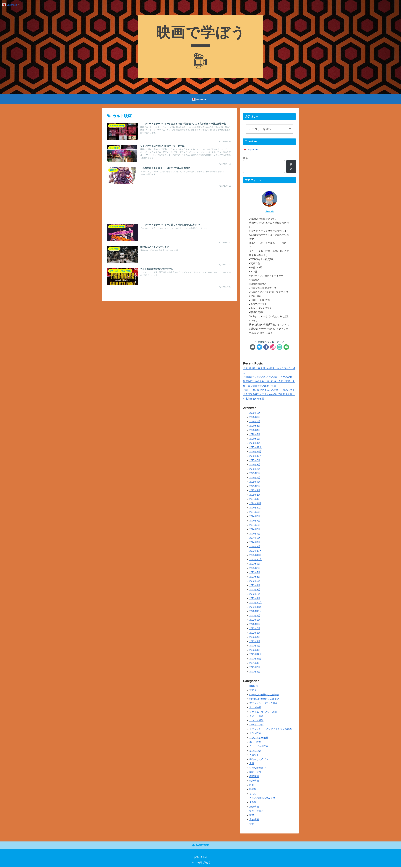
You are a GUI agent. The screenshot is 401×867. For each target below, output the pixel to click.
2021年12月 (255, 654)
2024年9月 (254, 512)
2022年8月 (254, 620)
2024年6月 (254, 525)
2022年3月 (254, 641)
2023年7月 (254, 572)
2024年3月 (254, 538)
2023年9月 (254, 563)
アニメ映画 (255, 707)
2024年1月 (254, 546)
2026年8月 (254, 412)
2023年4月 (254, 585)
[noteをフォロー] (279, 347)
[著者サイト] (252, 347)
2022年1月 (254, 650)
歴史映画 (254, 806)
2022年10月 (255, 611)
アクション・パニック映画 (263, 703)
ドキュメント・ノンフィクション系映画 (270, 729)
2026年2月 (254, 438)
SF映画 (253, 690)
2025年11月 (255, 451)
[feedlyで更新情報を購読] (286, 347)
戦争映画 (254, 780)
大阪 (251, 763)
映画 (251, 785)
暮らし (252, 793)
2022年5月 (254, 632)
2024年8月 (254, 516)
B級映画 (253, 686)
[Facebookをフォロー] (266, 347)
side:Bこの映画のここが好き (264, 699)
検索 (245, 158)
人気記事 (254, 755)
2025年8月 (254, 464)
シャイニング (256, 724)
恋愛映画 (254, 776)
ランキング (255, 750)
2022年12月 (255, 602)
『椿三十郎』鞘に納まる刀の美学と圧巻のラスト (269, 390)
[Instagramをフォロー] (273, 347)
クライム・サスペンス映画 (263, 711)
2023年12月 (255, 550)
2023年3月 (254, 589)
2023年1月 (254, 598)
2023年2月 (254, 594)
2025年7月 (254, 469)
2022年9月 (254, 615)
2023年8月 (254, 568)
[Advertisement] (169, 202)
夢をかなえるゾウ (258, 759)
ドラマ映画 (255, 733)
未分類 (252, 802)
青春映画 (254, 819)
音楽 (251, 824)
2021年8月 (254, 671)
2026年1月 (254, 443)
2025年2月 (254, 490)
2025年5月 (254, 477)
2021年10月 (255, 663)
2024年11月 (255, 503)
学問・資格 (255, 772)
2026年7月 (254, 417)
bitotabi (269, 211)
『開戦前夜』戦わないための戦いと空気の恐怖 (267, 377)
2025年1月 (254, 494)
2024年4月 (254, 533)
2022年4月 (254, 637)
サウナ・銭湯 (256, 720)
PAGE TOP (202, 845)
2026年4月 (254, 430)
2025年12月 (255, 447)
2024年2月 (254, 542)
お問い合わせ (200, 857)
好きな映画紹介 (257, 767)
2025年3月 (254, 486)
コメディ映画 (256, 716)
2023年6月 (254, 576)
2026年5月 (254, 425)
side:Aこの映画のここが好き (264, 694)
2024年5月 (254, 529)
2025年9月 (254, 460)
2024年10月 (255, 507)
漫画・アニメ (256, 811)
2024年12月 (255, 499)
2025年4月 (254, 482)
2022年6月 (254, 628)
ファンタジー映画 (258, 737)
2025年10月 (255, 456)
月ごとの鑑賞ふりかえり (262, 798)
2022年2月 (254, 645)
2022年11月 (255, 607)
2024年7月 (254, 520)
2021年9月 (254, 667)
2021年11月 (255, 658)
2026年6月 (254, 421)
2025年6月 (254, 473)
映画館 (252, 789)
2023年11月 (255, 555)
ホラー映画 (255, 742)
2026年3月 (254, 434)
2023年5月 (254, 581)
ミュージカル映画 (258, 746)
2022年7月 (254, 624)
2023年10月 (255, 559)
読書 (251, 815)
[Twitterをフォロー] (259, 347)
